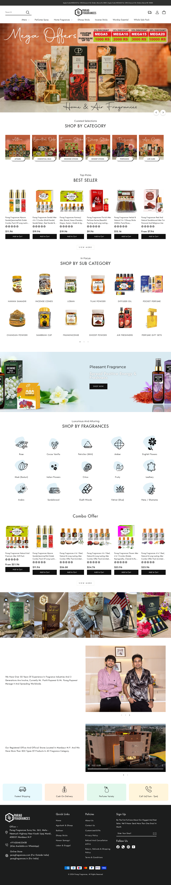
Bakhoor (59, 830)
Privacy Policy (91, 835)
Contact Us (90, 825)
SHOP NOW (98, 386)
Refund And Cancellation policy (96, 842)
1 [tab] (80, 341)
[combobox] (18, 12)
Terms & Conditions (94, 857)
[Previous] (156, 112)
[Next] (163, 112)
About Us (89, 820)
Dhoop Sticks (84, 19)
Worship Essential (121, 19)
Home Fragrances (62, 19)
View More (85, 247)
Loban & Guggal (63, 845)
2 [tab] (84, 341)
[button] (11, 226)
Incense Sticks (101, 19)
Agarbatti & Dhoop (64, 825)
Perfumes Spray (42, 19)
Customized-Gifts (92, 830)
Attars (24, 19)
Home (58, 820)
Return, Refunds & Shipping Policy (97, 851)
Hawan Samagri (63, 840)
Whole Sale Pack (141, 19)
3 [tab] (88, 341)
